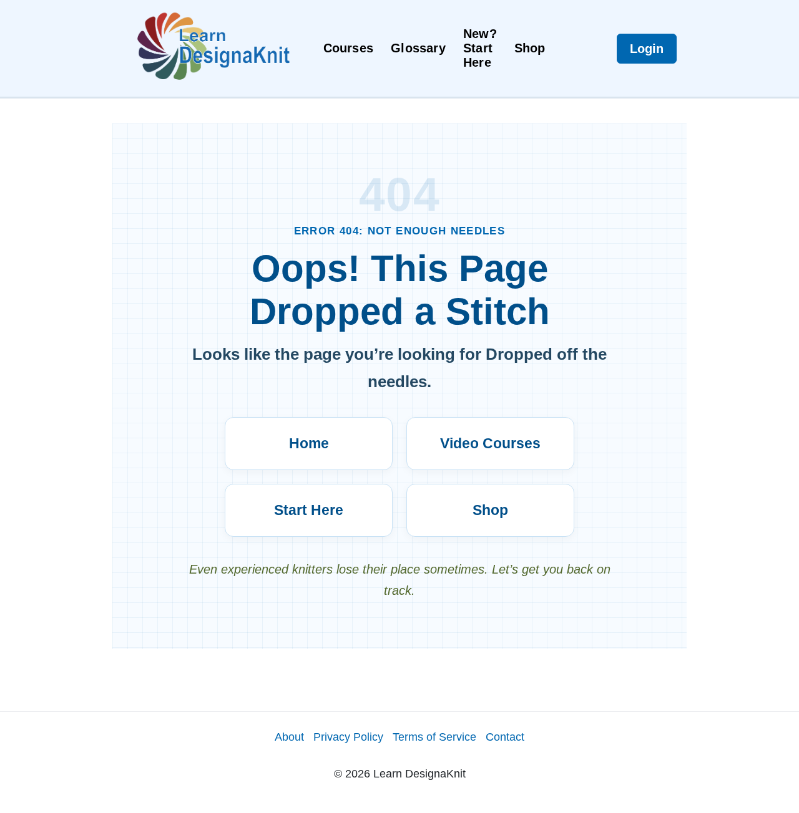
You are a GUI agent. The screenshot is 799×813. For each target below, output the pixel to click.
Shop (530, 48)
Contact (505, 737)
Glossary (418, 48)
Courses (348, 48)
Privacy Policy (348, 737)
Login (647, 48)
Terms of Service (434, 737)
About (289, 737)
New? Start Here (480, 48)
